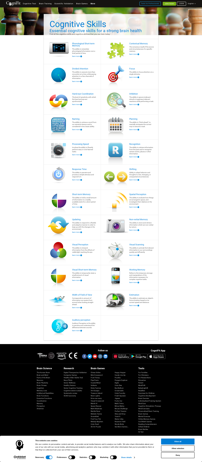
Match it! (94, 403)
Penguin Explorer (121, 380)
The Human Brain (43, 372)
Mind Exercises (144, 409)
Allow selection (178, 448)
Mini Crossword (97, 375)
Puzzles (118, 378)
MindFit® (141, 385)
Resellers (141, 391)
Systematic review (70, 393)
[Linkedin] (105, 356)
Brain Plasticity (42, 383)
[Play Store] (139, 356)
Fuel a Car (118, 401)
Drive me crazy (96, 398)
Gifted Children (144, 427)
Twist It (117, 416)
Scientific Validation (63, 4)
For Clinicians (143, 375)
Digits (117, 383)
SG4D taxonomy (70, 396)
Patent (140, 383)
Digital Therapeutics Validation (75, 372)
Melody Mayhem (97, 421)
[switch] (72, 457)
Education (142, 380)
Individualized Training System (149, 401)
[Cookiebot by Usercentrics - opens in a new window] (20, 457)
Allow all (177, 441)
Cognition (40, 388)
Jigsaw (117, 398)
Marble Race (95, 411)
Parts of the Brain (43, 378)
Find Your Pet (96, 419)
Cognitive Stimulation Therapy (149, 406)
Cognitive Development (147, 396)
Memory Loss (42, 391)
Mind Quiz (142, 403)
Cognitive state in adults (73, 391)
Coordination (42, 401)
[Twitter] (89, 356)
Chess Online (95, 372)
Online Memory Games (146, 419)
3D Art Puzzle (96, 427)
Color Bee (118, 385)
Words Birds (119, 424)
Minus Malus (119, 406)
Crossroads (119, 391)
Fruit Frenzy (95, 378)
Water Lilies (119, 419)
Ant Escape (95, 391)
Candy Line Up (120, 375)
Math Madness (96, 409)
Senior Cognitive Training (73, 388)
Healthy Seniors (70, 385)
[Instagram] (100, 356)
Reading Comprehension (147, 424)
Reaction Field (120, 421)
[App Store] (156, 356)
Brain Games (143, 414)
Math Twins (119, 403)
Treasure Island (96, 393)
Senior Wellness (69, 383)
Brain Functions (43, 396)
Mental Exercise (144, 416)
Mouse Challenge (121, 409)
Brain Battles (143, 429)
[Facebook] (84, 356)
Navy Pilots (68, 380)
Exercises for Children (146, 393)
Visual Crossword (97, 401)
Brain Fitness (42, 385)
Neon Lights (95, 396)
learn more (76, 56)
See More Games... (122, 427)
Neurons (40, 380)
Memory (40, 403)
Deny (178, 455)
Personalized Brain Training (148, 411)
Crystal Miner (96, 383)
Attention (40, 409)
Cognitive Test (29, 4)
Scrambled (95, 416)
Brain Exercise (143, 398)
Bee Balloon (119, 388)
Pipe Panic (95, 380)
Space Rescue (96, 406)
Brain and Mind (42, 375)
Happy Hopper (120, 372)
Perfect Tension (120, 411)
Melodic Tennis (96, 414)
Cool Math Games (145, 421)
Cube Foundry (120, 393)
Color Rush (95, 424)
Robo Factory (96, 388)
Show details (126, 457)
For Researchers (144, 378)
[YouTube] (94, 356)
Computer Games (70, 375)
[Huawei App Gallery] (121, 356)
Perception (41, 406)
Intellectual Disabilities (45, 393)
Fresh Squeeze (120, 396)
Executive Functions (44, 398)
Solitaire (94, 385)
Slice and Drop (120, 414)
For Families (142, 372)
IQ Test (141, 432)
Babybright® (143, 388)
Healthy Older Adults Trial (73, 378)
